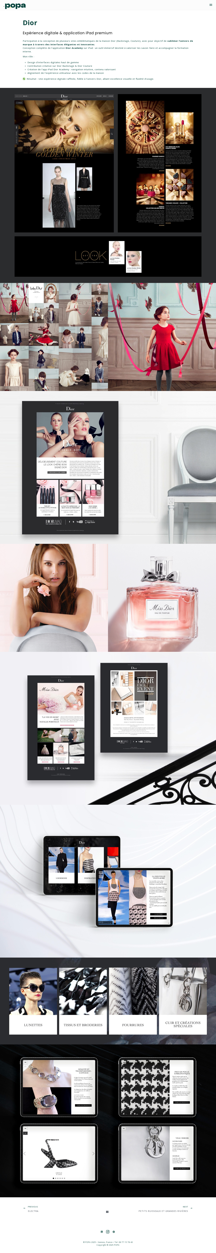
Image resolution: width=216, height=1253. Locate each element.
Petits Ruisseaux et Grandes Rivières (163, 1210)
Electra (33, 1210)
